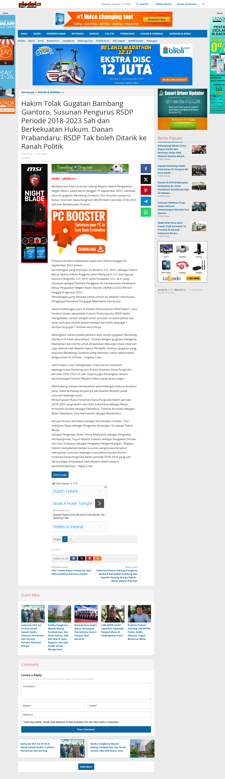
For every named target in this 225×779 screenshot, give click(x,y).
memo (171, 289)
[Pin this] (146, 190)
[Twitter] (81, 558)
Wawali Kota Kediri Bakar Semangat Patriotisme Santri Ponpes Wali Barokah (85, 632)
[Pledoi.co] (30, 4)
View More (86, 766)
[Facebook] (73, 558)
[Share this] (146, 168)
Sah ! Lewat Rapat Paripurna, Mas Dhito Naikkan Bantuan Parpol (71, 570)
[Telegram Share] (146, 201)
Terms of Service (166, 292)
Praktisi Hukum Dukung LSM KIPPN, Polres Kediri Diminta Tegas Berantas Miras (139, 632)
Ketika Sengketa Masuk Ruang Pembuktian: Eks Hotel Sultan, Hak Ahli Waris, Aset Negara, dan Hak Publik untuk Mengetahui (108, 750)
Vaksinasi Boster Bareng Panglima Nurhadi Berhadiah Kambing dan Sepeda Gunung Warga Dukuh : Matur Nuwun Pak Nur (116, 573)
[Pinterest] (89, 558)
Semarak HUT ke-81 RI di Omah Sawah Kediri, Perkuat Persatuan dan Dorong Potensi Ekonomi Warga (32, 635)
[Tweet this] (146, 179)
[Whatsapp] (146, 212)
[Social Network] (203, 4)
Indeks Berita (195, 289)
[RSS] (97, 558)
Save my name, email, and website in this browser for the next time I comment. (71, 722)
